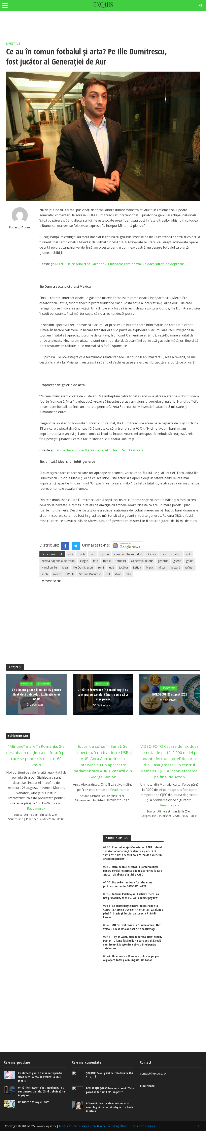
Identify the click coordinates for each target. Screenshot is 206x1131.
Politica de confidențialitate (110, 1126)
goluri (189, 561)
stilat (118, 574)
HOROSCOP (168, 688)
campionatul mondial (128, 554)
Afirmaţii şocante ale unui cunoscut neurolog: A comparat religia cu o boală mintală (110, 1107)
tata (128, 574)
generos (163, 561)
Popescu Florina (19, 227)
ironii (101, 567)
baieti (81, 554)
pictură (175, 567)
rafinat (189, 567)
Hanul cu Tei (49, 567)
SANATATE (43, 683)
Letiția (137, 567)
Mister (162, 567)
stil (108, 574)
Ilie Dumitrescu (83, 567)
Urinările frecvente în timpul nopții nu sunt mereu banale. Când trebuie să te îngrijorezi (103, 694)
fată (95, 561)
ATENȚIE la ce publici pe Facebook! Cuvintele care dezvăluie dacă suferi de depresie (119, 264)
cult (188, 554)
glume (177, 561)
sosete (57, 574)
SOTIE (70, 574)
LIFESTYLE (13, 43)
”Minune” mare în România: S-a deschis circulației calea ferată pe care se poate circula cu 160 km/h (36, 755)
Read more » (36, 808)
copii (164, 554)
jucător (123, 567)
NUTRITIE (26, 683)
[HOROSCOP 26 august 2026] (9, 1104)
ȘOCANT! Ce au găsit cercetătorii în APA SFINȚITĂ (109, 1075)
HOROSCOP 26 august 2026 (169, 694)
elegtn (84, 561)
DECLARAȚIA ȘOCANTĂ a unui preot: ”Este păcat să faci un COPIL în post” (110, 1090)
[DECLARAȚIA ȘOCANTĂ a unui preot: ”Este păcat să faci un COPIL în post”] (77, 1092)
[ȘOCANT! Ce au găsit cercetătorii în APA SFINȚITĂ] (77, 1077)
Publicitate (147, 1086)
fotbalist (120, 561)
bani (92, 554)
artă (70, 554)
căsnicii (151, 554)
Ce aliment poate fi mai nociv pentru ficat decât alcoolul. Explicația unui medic (36, 694)
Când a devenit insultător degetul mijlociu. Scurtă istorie (99, 450)
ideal (65, 567)
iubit (111, 567)
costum (176, 554)
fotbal (107, 561)
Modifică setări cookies (74, 1126)
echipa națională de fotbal (58, 561)
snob (44, 574)
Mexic (149, 567)
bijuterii (104, 554)
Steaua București (90, 574)
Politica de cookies (143, 1126)
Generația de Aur (142, 561)
